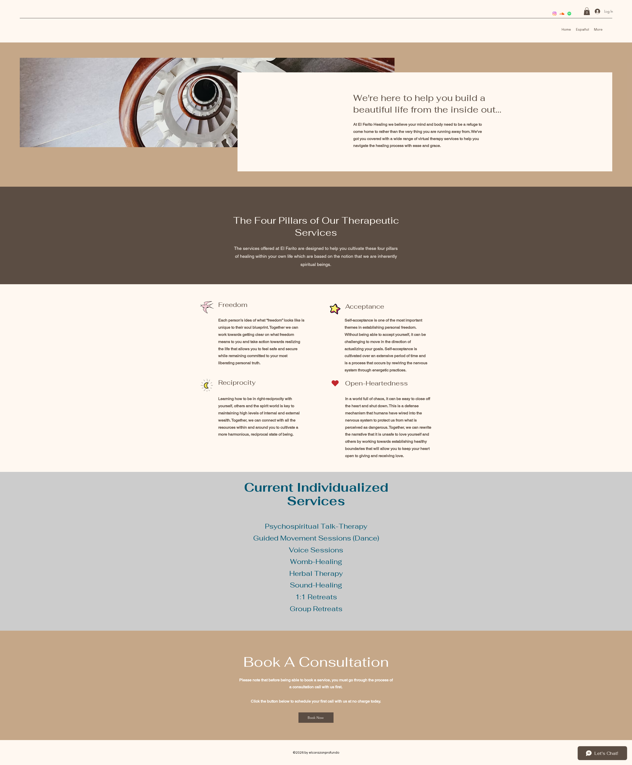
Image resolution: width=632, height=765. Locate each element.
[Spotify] (569, 13)
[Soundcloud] (561, 13)
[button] (587, 11)
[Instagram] (554, 13)
